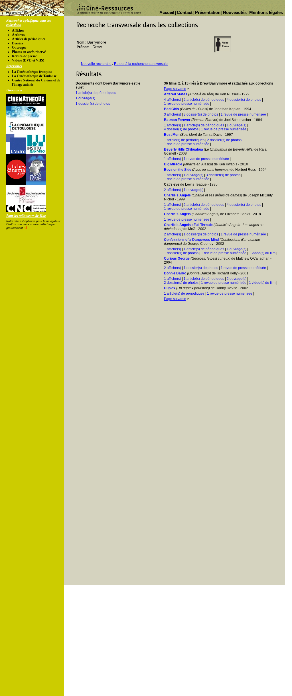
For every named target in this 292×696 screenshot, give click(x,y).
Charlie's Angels (177, 195)
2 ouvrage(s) (236, 279)
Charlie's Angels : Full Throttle (188, 225)
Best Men (171, 135)
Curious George (177, 258)
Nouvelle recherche (96, 64)
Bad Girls (171, 109)
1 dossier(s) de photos (93, 104)
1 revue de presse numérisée (186, 104)
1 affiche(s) (172, 125)
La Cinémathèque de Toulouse (34, 76)
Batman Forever (177, 120)
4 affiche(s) (172, 100)
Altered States (175, 94)
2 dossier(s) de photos (224, 140)
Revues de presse (24, 56)
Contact (184, 12)
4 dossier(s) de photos (244, 100)
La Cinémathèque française (32, 72)
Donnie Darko (175, 273)
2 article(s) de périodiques (204, 100)
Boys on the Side (177, 170)
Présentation (207, 12)
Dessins (17, 43)
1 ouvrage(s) (85, 98)
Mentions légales (266, 12)
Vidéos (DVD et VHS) (28, 60)
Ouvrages (19, 48)
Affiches (18, 30)
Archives (18, 35)
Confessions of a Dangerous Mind (191, 240)
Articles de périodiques (28, 39)
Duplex (169, 288)
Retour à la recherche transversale (141, 64)
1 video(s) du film (262, 253)
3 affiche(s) (172, 114)
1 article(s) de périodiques (96, 93)
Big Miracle (173, 164)
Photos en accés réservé (29, 52)
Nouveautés (235, 12)
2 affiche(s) (172, 190)
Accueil (166, 12)
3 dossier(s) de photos (201, 114)
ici (25, 228)
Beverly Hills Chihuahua (183, 149)
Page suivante (175, 89)
